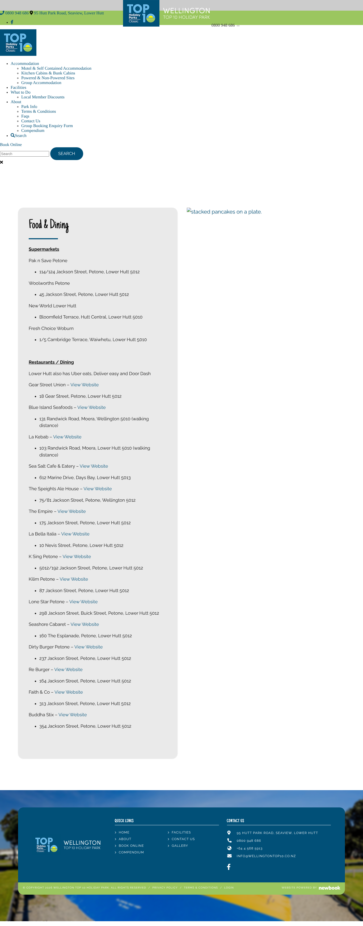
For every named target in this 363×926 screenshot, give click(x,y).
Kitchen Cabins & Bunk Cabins (48, 73)
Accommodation (25, 63)
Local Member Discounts (43, 97)
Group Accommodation (41, 83)
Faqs (25, 116)
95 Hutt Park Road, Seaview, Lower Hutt (69, 13)
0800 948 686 (224, 25)
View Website (84, 384)
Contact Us (30, 121)
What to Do (21, 92)
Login (229, 887)
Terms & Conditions (38, 111)
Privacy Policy (165, 887)
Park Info (29, 106)
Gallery (180, 846)
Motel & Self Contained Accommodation (56, 68)
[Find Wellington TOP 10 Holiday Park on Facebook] (12, 22)
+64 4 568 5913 (250, 848)
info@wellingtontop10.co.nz (266, 856)
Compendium (32, 130)
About (16, 102)
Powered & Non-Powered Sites (47, 78)
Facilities (18, 87)
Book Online (11, 145)
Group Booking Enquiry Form (47, 126)
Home (124, 832)
